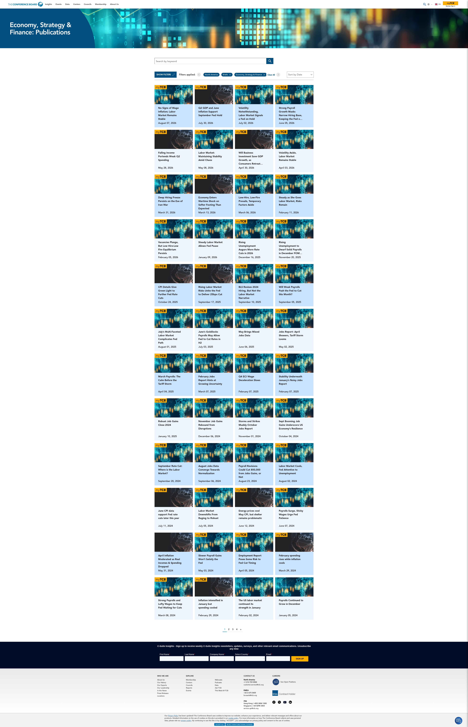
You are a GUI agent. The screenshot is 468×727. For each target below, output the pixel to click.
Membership (8, 42)
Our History (161, 682)
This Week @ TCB (11, 61)
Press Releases (162, 693)
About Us (7, 48)
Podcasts (218, 682)
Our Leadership (163, 688)
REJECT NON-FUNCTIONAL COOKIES (240, 724)
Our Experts (162, 685)
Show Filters (163, 74)
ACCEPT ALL (219, 724)
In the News (162, 690)
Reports (189, 688)
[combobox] (438, 4)
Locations (160, 696)
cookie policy (233, 718)
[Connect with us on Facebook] (273, 702)
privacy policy (186, 720)
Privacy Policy (173, 716)
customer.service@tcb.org (254, 685)
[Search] (424, 4)
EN (440, 4)
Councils (6, 36)
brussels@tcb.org (250, 695)
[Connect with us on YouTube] (284, 702)
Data (4, 24)
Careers (6, 55)
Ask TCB (218, 688)
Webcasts (218, 680)
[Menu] (4, 4)
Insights (6, 11)
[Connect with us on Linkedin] (290, 702)
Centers (6, 30)
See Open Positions (288, 682)
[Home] (25, 4)
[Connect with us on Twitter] (279, 702)
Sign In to (11, 67)
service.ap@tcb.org (251, 708)
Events (5, 17)
